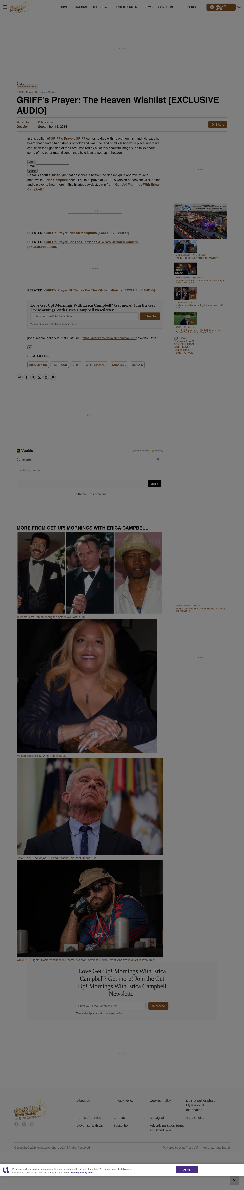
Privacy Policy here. (82, 1172)
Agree (186, 1169)
